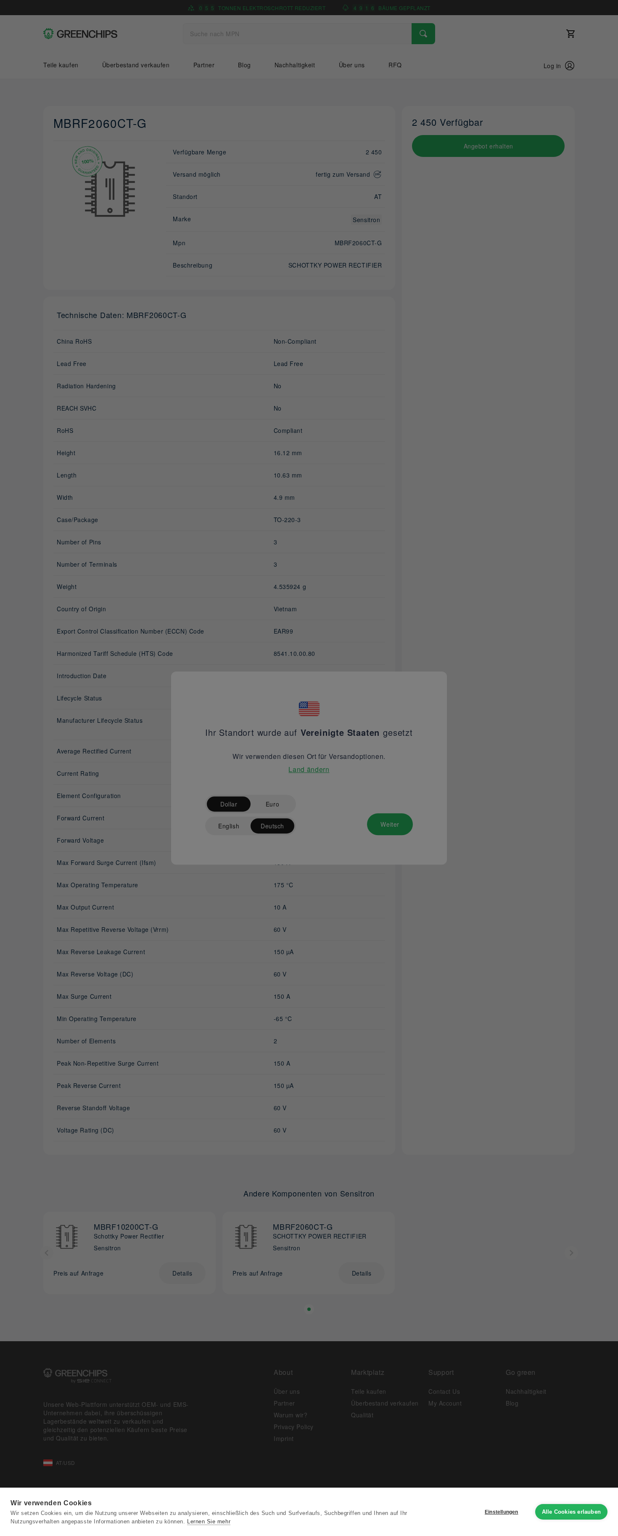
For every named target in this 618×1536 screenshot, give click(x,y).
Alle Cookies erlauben (571, 1512)
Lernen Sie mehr (208, 1521)
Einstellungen (501, 1512)
